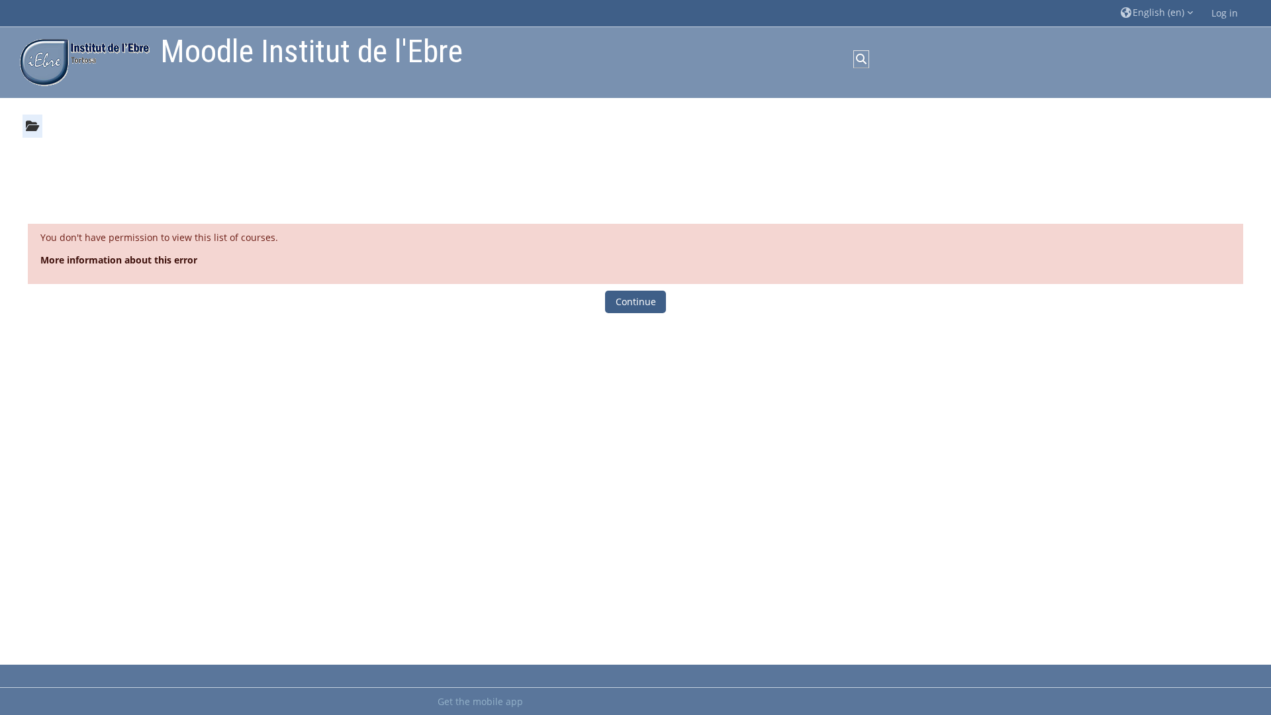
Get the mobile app (480, 701)
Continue (636, 301)
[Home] (81, 61)
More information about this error (118, 260)
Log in (1224, 13)
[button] (1157, 13)
